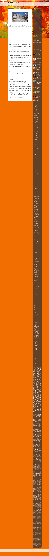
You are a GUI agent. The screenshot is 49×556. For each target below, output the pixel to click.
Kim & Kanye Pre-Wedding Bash (36, 251)
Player (39, 466)
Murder (34, 446)
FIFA (33, 473)
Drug (40, 485)
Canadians (34, 376)
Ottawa (35, 402)
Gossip (37, 418)
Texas (40, 510)
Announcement (39, 389)
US (40, 368)
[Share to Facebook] (20, 97)
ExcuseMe (39, 396)
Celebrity (40, 464)
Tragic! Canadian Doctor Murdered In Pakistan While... (36, 286)
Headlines (34, 373)
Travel (39, 483)
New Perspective (35, 475)
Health (40, 370)
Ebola (39, 414)
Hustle (33, 504)
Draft (38, 516)
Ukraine (35, 490)
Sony (37, 467)
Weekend (35, 524)
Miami (35, 521)
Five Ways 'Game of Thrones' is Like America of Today (36, 301)
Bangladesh (34, 527)
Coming (39, 528)
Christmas (40, 436)
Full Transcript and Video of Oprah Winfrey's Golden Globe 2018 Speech (38, 54)
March (35, 107)
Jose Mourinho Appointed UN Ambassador (36, 230)
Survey (34, 497)
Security (38, 523)
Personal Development (38, 421)
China (35, 445)
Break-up (39, 468)
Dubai (39, 516)
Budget (38, 484)
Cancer (34, 447)
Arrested (39, 472)
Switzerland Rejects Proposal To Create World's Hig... (36, 118)
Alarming (38, 383)
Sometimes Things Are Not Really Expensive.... (36, 188)
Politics (35, 396)
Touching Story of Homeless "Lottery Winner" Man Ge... (36, 116)
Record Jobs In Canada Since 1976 (37, 36)
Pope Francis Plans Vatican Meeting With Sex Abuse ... (36, 297)
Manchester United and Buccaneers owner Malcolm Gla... (36, 338)
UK (35, 379)
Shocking (39, 470)
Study (33, 460)
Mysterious (37, 441)
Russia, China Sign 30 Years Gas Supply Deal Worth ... (36, 233)
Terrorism (40, 378)
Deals (39, 406)
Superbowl (40, 460)
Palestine (34, 506)
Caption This (35, 392)
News (40, 374)
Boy (36, 499)
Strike (39, 543)
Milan (33, 535)
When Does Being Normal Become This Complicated (36, 176)
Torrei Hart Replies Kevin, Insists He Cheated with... (36, 248)
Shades (39, 509)
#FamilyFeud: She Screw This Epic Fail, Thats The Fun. (36, 137)
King (37, 487)
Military (35, 398)
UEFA (35, 545)
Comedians (40, 419)
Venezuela (39, 545)
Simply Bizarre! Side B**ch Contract (36, 162)
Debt (34, 485)
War (39, 455)
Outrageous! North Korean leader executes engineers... (36, 277)
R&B (35, 540)
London (37, 465)
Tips (35, 388)
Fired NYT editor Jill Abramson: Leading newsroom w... (36, 182)
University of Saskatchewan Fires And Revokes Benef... (36, 143)
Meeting (34, 521)
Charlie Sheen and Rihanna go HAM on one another (36, 256)
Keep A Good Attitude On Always (36, 192)
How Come (36, 385)
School (36, 443)
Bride (38, 527)
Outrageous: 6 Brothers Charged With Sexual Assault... (36, 132)
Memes (37, 416)
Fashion (38, 381)
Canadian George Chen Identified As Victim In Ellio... (36, 284)
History (35, 420)
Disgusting (38, 445)
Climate (34, 500)
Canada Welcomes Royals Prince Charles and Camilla (36, 135)
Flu (35, 503)
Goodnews (38, 408)
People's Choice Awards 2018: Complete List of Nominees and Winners (36, 45)
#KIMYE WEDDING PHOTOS (36, 264)
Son (36, 449)
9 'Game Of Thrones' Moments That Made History (36, 202)
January (35, 105)
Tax (37, 483)
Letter (39, 494)
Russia (34, 449)
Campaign (36, 391)
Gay (38, 402)
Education (34, 414)
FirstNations (37, 492)
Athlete (37, 394)
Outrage (35, 495)
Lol (39, 391)
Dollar (36, 485)
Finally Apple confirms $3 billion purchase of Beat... (36, 343)
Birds (33, 484)
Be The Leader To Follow (36, 217)
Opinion (40, 405)
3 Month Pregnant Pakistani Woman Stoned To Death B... (36, 306)
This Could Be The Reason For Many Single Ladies (36, 184)
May (35, 109)
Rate (38, 540)
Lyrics (39, 465)
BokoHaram (37, 464)
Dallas (33, 502)
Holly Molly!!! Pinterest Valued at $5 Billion (36, 146)
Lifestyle (34, 383)
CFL (39, 499)
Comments (38, 404)
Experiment (34, 517)
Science (34, 434)
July (35, 349)
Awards (34, 384)
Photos (37, 424)
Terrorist (37, 455)
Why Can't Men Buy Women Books (36, 112)
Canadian (34, 368)
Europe (34, 380)
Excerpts (36, 454)
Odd (39, 446)
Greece (37, 480)
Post (38, 488)
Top (33, 413)
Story (39, 449)
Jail (37, 504)
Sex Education (35, 470)
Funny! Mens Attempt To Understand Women (36, 157)
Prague (35, 539)
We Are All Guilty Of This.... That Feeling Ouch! (36, 180)
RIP (40, 377)
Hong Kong (34, 532)
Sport (34, 370)
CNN (40, 484)
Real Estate (34, 452)
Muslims (37, 521)
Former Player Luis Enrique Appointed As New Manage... (36, 165)
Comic (36, 433)
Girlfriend (38, 457)
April (35, 108)
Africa (38, 372)
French (37, 503)
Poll (36, 488)
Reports (37, 387)
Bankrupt (36, 527)
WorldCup (34, 399)
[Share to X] (19, 97)
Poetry (37, 444)
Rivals (34, 419)
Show (33, 467)
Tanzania (36, 497)
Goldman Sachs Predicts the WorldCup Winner (36, 316)
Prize (37, 507)
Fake (34, 492)
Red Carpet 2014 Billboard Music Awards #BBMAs (36, 150)
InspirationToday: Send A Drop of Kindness (36, 304)
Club (36, 500)
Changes (39, 456)
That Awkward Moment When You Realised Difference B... (36, 243)
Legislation (34, 430)
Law (40, 458)
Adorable (39, 498)
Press (33, 438)
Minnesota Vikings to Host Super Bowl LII (36, 195)
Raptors (37, 482)
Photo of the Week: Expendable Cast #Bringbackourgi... (36, 159)
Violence (37, 422)
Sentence (34, 455)
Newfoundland (39, 469)
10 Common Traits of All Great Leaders (36, 216)
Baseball (34, 468)
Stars (36, 510)
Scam (33, 523)
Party (33, 459)
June (35, 348)
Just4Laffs (40, 519)
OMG (39, 398)
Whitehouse (34, 477)
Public (37, 496)
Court (34, 390)
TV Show (39, 376)
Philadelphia (34, 538)
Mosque (37, 535)
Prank (33, 507)
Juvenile (34, 407)
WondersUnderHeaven (38, 439)
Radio (37, 540)
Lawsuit (40, 418)
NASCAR (39, 535)
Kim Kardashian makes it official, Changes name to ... (36, 341)
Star (39, 432)
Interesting (34, 386)
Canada (34, 366)
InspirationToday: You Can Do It (36, 193)
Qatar (34, 540)
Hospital (34, 474)
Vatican (37, 545)
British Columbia (38, 415)
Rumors (35, 436)
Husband (35, 462)
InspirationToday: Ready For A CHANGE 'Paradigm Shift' (36, 267)
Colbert (33, 528)
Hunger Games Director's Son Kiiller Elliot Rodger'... (36, 273)
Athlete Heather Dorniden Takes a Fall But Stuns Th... (36, 322)
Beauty (40, 403)
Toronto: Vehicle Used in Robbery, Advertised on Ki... (36, 154)
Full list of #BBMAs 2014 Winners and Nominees (36, 139)
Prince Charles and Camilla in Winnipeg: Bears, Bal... (36, 208)
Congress (39, 491)
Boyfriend (36, 484)
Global (38, 388)
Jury (40, 457)
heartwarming (39, 512)
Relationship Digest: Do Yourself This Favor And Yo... (36, 120)
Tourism (34, 425)
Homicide (39, 518)
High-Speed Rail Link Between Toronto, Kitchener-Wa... (36, 293)
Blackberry (36, 513)
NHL (39, 430)
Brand (36, 468)
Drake (33, 454)
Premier (39, 539)
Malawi (36, 534)
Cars (34, 491)
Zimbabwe (36, 512)
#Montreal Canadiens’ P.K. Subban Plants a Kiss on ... (36, 114)
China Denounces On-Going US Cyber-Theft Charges (36, 178)
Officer (35, 444)
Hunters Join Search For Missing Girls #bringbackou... (36, 148)
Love (35, 397)
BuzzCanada (13, 3)
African (34, 472)
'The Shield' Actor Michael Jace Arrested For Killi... (36, 167)
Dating (40, 390)
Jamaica (34, 519)
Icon (40, 433)
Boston (38, 513)
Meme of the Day (34, 481)
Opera (36, 537)
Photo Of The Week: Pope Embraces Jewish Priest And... (36, 290)
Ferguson (38, 448)
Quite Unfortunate (37, 393)
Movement (35, 505)
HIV (37, 518)
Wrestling (34, 498)
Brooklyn (40, 527)
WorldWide (38, 397)
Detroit (33, 516)
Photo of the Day (34, 522)
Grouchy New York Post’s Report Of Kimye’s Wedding (36, 288)
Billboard (34, 513)
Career (36, 413)
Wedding (40, 422)
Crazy (38, 399)
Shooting (36, 476)
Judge (37, 519)
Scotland (35, 509)
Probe (39, 507)
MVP (33, 534)
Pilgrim (36, 538)
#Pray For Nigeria (36, 234)
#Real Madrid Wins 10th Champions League (36, 263)
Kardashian (34, 487)
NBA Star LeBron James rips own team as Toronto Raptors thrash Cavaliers (36, 91)
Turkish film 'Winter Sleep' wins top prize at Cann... (36, 269)
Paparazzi (40, 537)
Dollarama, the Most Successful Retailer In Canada (38, 81)
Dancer (38, 529)
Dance (36, 502)
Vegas (39, 511)
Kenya (35, 458)
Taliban (35, 483)
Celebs (37, 367)
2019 (34, 358)
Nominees (34, 466)
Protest (40, 416)
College (35, 528)
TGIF (38, 510)
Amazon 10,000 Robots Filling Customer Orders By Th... (36, 295)
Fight (35, 473)
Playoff (37, 522)
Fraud (34, 418)
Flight (33, 503)
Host (39, 480)
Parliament (39, 495)
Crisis (37, 369)
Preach (37, 539)
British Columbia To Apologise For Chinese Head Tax (36, 129)
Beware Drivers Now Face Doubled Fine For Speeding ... (36, 127)
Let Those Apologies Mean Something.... (36, 189)
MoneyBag (39, 392)
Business (34, 431)
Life (35, 465)
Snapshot (34, 372)
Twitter (34, 433)
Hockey (34, 415)
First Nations (36, 479)
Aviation (35, 423)
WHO (33, 524)
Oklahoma (34, 537)
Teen (37, 452)
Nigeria (39, 475)
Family (34, 381)
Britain (38, 499)
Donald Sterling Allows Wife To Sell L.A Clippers (36, 236)
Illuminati (40, 532)
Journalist (34, 494)
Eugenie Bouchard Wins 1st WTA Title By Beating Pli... (36, 279)
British (39, 438)
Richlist (39, 482)
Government (36, 377)
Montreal (34, 424)
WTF (33, 408)
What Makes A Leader (36, 336)
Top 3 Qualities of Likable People (36, 211)
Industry (36, 469)
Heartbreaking (38, 437)
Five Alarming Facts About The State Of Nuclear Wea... (36, 299)
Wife (37, 450)
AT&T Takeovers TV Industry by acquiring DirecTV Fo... (36, 172)
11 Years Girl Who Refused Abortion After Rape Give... (36, 210)
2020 (34, 359)
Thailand (39, 544)
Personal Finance (35, 428)
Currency (36, 529)
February (35, 106)
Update (39, 366)
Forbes (39, 479)
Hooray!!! (34, 469)
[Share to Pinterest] (21, 97)
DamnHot (40, 450)
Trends (40, 452)
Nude (33, 443)
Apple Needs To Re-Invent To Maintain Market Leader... (36, 318)
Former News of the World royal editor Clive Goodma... (36, 169)
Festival (39, 451)
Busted (37, 390)
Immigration (34, 416)
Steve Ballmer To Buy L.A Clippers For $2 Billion (36, 347)
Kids (36, 494)
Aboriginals (38, 477)
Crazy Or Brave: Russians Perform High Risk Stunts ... (36, 124)
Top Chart (36, 374)
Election (39, 410)
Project (40, 488)
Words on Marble (36, 411)
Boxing (39, 443)
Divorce (34, 451)
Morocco (35, 535)
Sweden (34, 544)
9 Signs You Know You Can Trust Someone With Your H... (36, 282)
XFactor (34, 512)
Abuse (39, 490)
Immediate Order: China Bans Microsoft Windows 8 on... (36, 186)
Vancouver (39, 420)
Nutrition (37, 446)
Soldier (33, 543)
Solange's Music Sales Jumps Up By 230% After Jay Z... (36, 314)
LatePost (38, 458)
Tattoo (38, 497)
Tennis (36, 438)
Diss (36, 410)
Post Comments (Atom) (21, 101)
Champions (37, 447)
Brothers (40, 513)
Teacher (36, 489)
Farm (37, 517)
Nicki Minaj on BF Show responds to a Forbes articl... (36, 250)
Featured (38, 380)
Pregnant (39, 459)
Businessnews (34, 435)
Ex (33, 479)
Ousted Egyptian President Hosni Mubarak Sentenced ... (36, 224)
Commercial (39, 500)
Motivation (39, 386)
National (40, 481)
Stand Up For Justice (36, 339)
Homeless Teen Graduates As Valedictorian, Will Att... (36, 333)
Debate (39, 409)
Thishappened (38, 489)
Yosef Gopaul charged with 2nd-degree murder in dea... (36, 271)
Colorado (37, 528)
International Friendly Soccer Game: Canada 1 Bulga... (36, 254)
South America (38, 434)
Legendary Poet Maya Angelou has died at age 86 (36, 312)
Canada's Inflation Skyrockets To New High (36, 238)
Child (40, 461)
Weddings (34, 450)
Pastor (39, 506)
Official (39, 521)
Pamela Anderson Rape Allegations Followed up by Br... (36, 198)
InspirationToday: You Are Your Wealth (36, 163)
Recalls (40, 540)
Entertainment (37, 375)
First (38, 433)
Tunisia (33, 545)
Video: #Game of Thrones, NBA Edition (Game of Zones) (36, 122)
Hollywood (34, 400)
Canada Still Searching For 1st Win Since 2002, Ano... (36, 327)
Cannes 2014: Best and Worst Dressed (36, 214)
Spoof (33, 489)
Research (34, 410)
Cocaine (36, 491)
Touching (34, 389)
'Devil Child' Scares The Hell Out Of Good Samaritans (36, 161)
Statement (36, 543)
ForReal (34, 437)
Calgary (39, 435)
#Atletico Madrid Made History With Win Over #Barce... (36, 110)
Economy (38, 395)
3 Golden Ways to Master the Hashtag (36, 335)
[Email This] (18, 97)
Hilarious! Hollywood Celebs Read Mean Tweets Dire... (36, 320)
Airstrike (36, 472)
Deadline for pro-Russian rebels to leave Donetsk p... (36, 308)
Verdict (34, 404)
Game (39, 454)
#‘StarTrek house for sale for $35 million (36, 239)
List (37, 430)
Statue (38, 543)
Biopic (34, 499)
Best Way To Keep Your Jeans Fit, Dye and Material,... (36, 241)
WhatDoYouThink (38, 425)
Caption (38, 461)
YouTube (37, 498)
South (39, 467)
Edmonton (34, 457)
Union (36, 511)
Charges (40, 447)
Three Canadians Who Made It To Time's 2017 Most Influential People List (38, 97)
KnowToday (40, 504)
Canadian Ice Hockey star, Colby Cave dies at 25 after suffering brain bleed (38, 65)
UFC (40, 497)
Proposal (34, 482)
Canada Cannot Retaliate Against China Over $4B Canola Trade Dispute (36, 39)
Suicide (36, 460)
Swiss (35, 544)
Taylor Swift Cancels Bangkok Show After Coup (36, 310)
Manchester (39, 534)
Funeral (39, 492)
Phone (34, 488)
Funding (37, 473)
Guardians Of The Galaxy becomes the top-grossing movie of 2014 (37, 49)
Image (35, 504)
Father (36, 451)
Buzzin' (37, 401)
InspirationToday (35, 403)
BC (37, 453)
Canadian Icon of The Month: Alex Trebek (36, 274)
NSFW (38, 481)
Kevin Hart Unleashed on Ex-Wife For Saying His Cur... (36, 206)
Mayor (39, 487)
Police (35, 406)
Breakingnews (34, 426)
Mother (34, 439)
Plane (36, 459)
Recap (39, 496)
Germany (40, 473)
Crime (39, 429)
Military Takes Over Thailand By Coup (36, 227)
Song (35, 467)
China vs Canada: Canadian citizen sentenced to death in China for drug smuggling (37, 42)
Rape (33, 476)
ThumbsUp (34, 409)
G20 (39, 503)
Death (37, 431)
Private (35, 507)
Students (40, 476)
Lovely (38, 407)
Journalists (37, 533)
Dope (37, 414)
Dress (38, 485)
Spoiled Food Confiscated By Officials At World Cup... (36, 325)
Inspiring (39, 474)
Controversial (37, 371)
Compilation (38, 423)
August (35, 350)
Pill (38, 538)
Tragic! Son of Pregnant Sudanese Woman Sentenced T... (36, 261)
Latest (39, 533)
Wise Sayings (39, 426)
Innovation (34, 432)
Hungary (38, 532)
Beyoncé (35, 461)
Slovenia (40, 523)
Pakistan (37, 466)
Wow (38, 382)
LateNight (34, 421)
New (38, 373)
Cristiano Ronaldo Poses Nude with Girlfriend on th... (36, 145)
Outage (38, 537)
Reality (37, 432)
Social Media (39, 384)
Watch (37, 490)
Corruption (34, 529)
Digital (35, 516)
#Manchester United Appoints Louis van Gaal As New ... (36, 152)
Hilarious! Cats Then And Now (36, 133)
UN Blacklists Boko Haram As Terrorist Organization (36, 258)
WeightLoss (38, 524)
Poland (39, 522)
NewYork (39, 462)
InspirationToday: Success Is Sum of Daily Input (36, 345)
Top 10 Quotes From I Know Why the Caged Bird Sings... (36, 329)
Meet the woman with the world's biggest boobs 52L (38, 59)
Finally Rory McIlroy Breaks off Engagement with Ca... (36, 220)
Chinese (35, 448)
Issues (33, 465)
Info (39, 431)
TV (37, 436)
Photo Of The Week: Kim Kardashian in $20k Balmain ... (36, 246)
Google (34, 480)
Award (35, 453)
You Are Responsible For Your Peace (36, 213)
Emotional (39, 502)
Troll (39, 440)
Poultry (33, 539)
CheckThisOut (35, 405)
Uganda (34, 511)
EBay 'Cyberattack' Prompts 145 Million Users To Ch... (36, 204)
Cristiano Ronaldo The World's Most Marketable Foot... (36, 331)
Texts (37, 544)
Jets (36, 519)
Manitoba (37, 429)
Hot (36, 532)
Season (37, 509)
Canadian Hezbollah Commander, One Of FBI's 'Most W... (36, 303)
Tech (35, 382)
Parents (37, 506)
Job (40, 448)
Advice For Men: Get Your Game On (36, 191)
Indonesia (37, 474)
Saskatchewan (35, 440)
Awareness (34, 378)
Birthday (34, 464)
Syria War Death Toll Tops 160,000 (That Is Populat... (36, 173)
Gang (34, 518)
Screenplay (36, 523)
